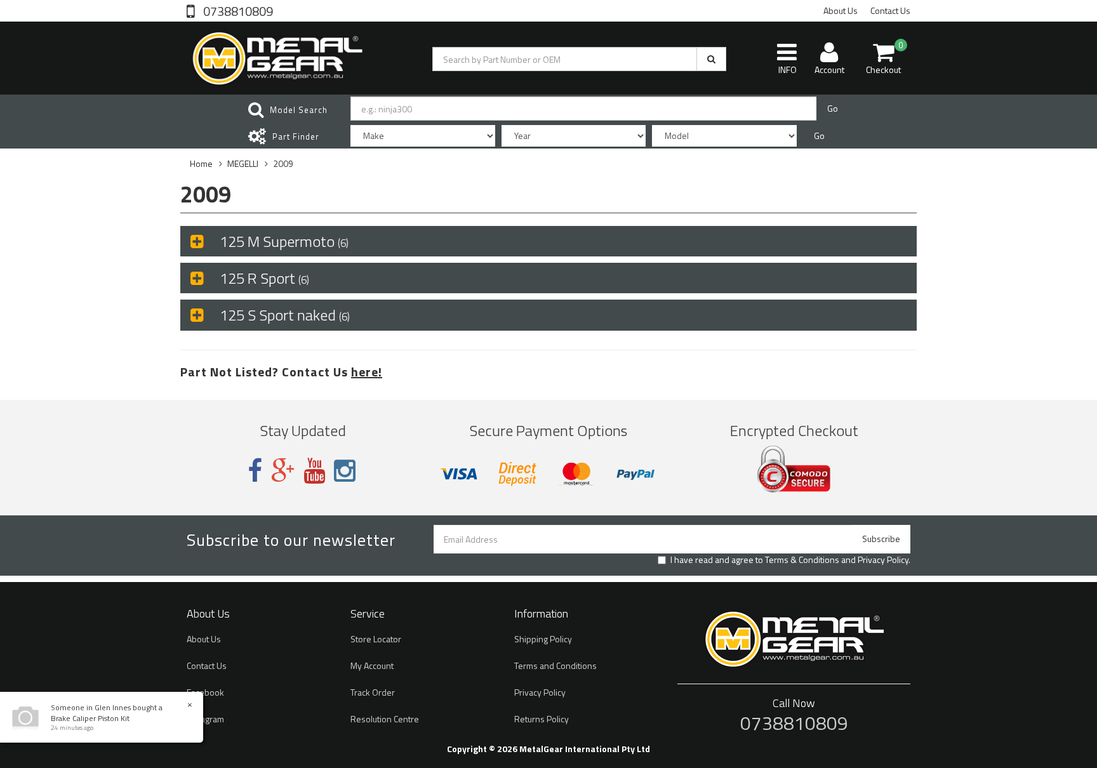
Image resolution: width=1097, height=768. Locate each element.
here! (366, 371)
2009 (283, 163)
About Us (840, 10)
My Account (372, 665)
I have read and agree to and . (790, 559)
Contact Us (890, 10)
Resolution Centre (384, 718)
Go (832, 108)
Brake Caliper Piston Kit (90, 718)
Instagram (205, 718)
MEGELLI (242, 163)
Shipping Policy (543, 639)
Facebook (205, 692)
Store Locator (375, 639)
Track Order (372, 692)
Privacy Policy (883, 559)
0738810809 (237, 10)
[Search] (711, 59)
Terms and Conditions (555, 665)
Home (201, 163)
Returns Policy (541, 718)
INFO (787, 69)
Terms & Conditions (802, 559)
